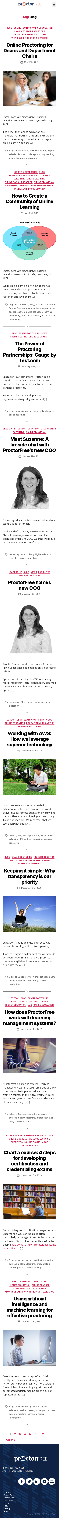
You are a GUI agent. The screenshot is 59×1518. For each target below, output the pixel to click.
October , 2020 (31, 1321)
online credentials (29, 864)
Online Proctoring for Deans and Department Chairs (29, 50)
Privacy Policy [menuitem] (9, 1495)
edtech (22, 429)
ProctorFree (42, 175)
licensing (34, 1142)
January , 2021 (31, 456)
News (44, 333)
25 (43, 1434)
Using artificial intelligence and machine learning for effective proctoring (29, 1307)
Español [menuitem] (7, 1511)
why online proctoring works (29, 38)
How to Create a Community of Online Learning (29, 201)
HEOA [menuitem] (6, 1506)
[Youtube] (44, 1481)
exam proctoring (29, 333)
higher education (45, 429)
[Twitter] (29, 1481)
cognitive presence (26, 172)
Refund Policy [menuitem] (9, 1498)
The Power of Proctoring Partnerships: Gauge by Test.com (29, 352)
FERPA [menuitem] (6, 1503)
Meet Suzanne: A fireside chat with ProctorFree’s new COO (29, 444)
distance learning (39, 1002)
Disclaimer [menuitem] (8, 1492)
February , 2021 (31, 366)
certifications (44, 1135)
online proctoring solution (29, 34)
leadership (9, 429)
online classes (41, 1285)
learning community (17, 185)
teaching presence (42, 185)
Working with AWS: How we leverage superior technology (29, 739)
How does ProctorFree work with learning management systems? (29, 1017)
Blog (9, 28)
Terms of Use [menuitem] (9, 1500)
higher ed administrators (29, 31)
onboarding (43, 860)
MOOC (45, 1142)
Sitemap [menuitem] (7, 1508)
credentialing (19, 1142)
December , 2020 (31, 750)
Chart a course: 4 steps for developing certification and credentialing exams (29, 1160)
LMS (11, 860)
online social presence (18, 182)
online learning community (29, 189)
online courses (18, 1002)
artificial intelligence (40, 1292)
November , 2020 (31, 1029)
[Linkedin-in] (36, 1481)
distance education (21, 175)
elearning (20, 179)
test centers (39, 1288)
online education (42, 28)
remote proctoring (29, 726)
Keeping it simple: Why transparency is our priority (29, 876)
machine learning (15, 1292)
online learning (36, 179)
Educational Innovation (40, 723)
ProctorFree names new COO (29, 585)
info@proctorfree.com (21, 1470)
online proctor (21, 1288)
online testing (22, 28)
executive (19, 432)
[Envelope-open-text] (51, 1481)
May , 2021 (31, 62)
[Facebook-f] (21, 1481)
